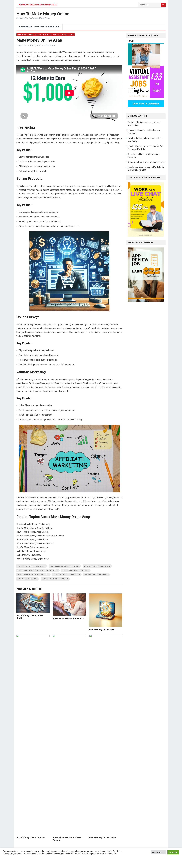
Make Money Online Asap (27, 579)
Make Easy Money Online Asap (96, 575)
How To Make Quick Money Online (66, 575)
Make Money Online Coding (103, 837)
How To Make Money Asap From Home (64, 566)
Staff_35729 (21, 45)
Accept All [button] (173, 852)
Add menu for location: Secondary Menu (39, 27)
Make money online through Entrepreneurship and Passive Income (45, 35)
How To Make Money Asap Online (97, 566)
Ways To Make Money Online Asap (55, 579)
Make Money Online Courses (30, 837)
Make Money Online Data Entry (68, 618)
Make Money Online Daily (101, 629)
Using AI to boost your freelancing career (147, 162)
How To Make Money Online (42, 14)
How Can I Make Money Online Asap (31, 566)
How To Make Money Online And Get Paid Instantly (38, 570)
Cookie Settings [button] (158, 852)
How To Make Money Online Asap (75, 570)
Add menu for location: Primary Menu (38, 5)
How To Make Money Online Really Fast (33, 575)
